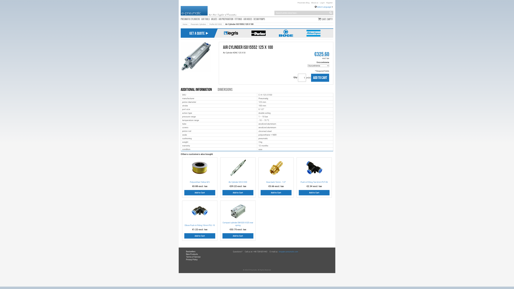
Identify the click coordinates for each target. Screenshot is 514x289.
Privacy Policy (192, 259)
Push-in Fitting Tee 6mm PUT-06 (314, 182)
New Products (192, 254)
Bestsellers (190, 251)
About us (314, 3)
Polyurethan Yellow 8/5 (200, 182)
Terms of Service (193, 257)
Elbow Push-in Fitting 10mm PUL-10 (200, 225)
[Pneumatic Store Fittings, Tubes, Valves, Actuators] (194, 10)
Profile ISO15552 (215, 24)
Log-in (322, 3)
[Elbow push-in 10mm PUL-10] (200, 212)
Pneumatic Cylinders (198, 24)
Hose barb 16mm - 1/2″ (276, 182)
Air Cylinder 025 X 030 (238, 182)
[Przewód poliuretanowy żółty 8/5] (200, 169)
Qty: (295, 77)
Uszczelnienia (323, 62)
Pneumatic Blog (303, 3)
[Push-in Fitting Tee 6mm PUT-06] (314, 169)
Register (329, 3)
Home (185, 24)
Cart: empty (327, 19)
